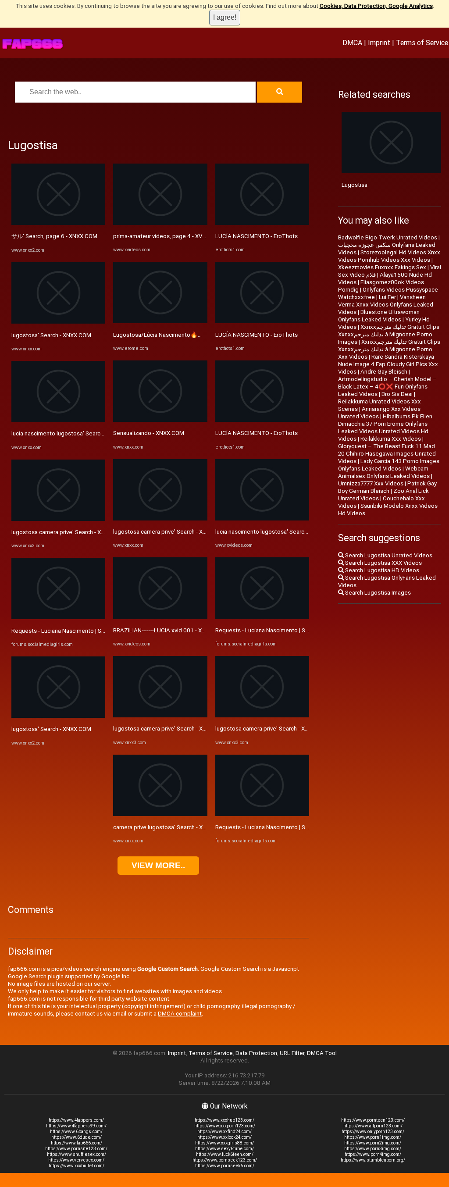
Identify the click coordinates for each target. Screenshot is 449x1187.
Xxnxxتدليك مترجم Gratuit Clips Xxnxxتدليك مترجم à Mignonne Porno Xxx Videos (389, 349)
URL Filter (292, 1053)
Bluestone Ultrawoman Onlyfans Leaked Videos (379, 315)
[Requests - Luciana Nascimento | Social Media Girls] (58, 617)
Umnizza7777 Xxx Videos (370, 483)
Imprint (379, 42)
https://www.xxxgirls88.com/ (224, 1143)
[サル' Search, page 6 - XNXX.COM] (58, 223)
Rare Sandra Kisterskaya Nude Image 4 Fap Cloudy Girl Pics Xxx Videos (388, 364)
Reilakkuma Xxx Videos (390, 438)
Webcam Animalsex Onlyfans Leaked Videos (384, 472)
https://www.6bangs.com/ (76, 1131)
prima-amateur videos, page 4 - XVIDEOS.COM (172, 236)
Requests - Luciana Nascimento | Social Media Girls (77, 630)
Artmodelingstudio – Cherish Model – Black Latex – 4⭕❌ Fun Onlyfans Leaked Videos (387, 386)
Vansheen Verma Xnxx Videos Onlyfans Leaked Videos (385, 304)
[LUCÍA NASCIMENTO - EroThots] (262, 223)
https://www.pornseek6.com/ (224, 1166)
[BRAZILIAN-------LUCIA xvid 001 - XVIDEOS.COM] (160, 616)
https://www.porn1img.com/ (372, 1137)
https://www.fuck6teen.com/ (224, 1154)
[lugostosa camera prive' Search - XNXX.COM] (58, 519)
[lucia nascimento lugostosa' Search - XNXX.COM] (58, 420)
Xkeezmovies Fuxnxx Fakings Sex (382, 267)
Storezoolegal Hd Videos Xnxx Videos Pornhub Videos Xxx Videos (389, 256)
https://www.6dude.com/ (76, 1137)
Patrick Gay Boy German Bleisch (387, 487)
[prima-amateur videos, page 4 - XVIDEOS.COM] (160, 223)
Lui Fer (387, 297)
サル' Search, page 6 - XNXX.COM (54, 236)
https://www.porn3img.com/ (372, 1148)
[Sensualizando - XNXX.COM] (160, 420)
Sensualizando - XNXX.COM (148, 433)
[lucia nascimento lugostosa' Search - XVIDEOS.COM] (262, 518)
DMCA (352, 42)
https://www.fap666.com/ (76, 1143)
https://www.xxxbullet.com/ (76, 1166)
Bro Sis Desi (397, 394)
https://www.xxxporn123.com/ (224, 1126)
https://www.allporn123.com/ (373, 1126)
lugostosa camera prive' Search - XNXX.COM (68, 532)
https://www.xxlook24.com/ (224, 1137)
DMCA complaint (180, 1013)
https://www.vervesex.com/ (76, 1160)
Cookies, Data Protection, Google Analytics (376, 6)
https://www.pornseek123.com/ (224, 1160)
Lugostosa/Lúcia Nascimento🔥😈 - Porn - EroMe (178, 335)
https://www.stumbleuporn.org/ (373, 1160)
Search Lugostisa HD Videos (381, 570)
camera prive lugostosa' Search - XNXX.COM (170, 827)
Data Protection (256, 1053)
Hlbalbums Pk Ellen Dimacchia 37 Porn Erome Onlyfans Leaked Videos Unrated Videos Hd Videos (385, 427)
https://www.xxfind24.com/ (224, 1131)
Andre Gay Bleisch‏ (383, 371)
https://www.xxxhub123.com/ (224, 1120)
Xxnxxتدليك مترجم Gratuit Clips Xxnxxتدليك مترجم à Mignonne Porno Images (388, 334)
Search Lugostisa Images (377, 592)
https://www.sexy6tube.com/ (224, 1148)
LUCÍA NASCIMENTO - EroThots (256, 236)
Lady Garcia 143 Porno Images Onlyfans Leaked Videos (388, 464)
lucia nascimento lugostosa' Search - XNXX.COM (73, 433)
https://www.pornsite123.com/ (76, 1148)
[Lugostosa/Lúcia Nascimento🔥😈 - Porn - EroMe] (160, 321)
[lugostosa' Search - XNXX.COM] (58, 321)
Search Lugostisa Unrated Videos (388, 555)
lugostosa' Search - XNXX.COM (51, 335)
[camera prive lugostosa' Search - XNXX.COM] (160, 814)
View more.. (158, 865)
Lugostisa (354, 185)
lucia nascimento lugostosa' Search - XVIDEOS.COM (282, 531)
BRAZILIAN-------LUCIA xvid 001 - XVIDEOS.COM (174, 630)
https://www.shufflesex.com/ (76, 1154)
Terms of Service (422, 42)
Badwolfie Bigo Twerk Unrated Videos (387, 237)
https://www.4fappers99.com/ (76, 1126)
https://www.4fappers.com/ (76, 1120)
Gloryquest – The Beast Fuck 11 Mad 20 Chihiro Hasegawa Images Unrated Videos (387, 453)
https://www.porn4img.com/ (373, 1154)
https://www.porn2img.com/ (372, 1143)
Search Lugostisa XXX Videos (383, 563)
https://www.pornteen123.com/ (373, 1120)
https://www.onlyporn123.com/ (373, 1131)
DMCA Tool (322, 1053)
